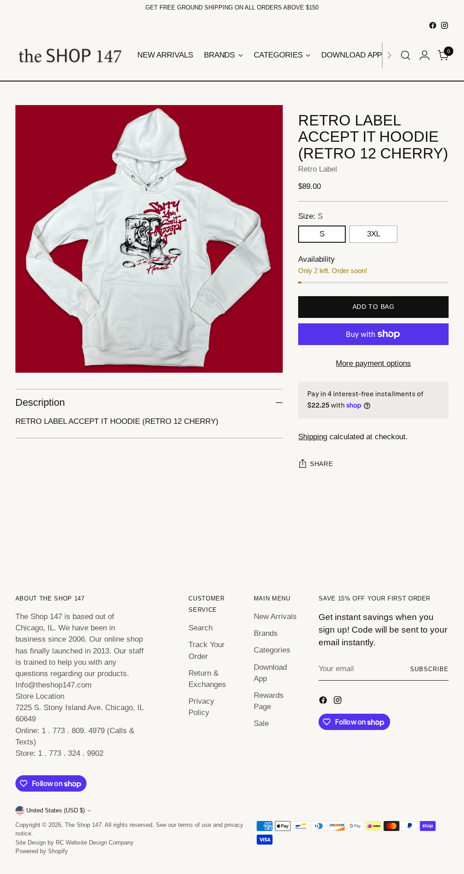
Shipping (312, 436)
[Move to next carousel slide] (441, 543)
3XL (373, 234)
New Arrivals (275, 616)
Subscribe (429, 669)
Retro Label (317, 169)
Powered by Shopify (41, 851)
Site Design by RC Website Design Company (74, 842)
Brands (266, 633)
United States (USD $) (55, 810)
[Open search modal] (405, 55)
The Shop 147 (83, 824)
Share (321, 464)
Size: (310, 216)
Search (200, 628)
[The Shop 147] (69, 55)
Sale (261, 723)
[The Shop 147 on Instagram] (444, 25)
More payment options (373, 363)
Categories (272, 650)
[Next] (389, 55)
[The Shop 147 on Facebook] (433, 25)
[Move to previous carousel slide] (420, 543)
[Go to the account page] (425, 55)
